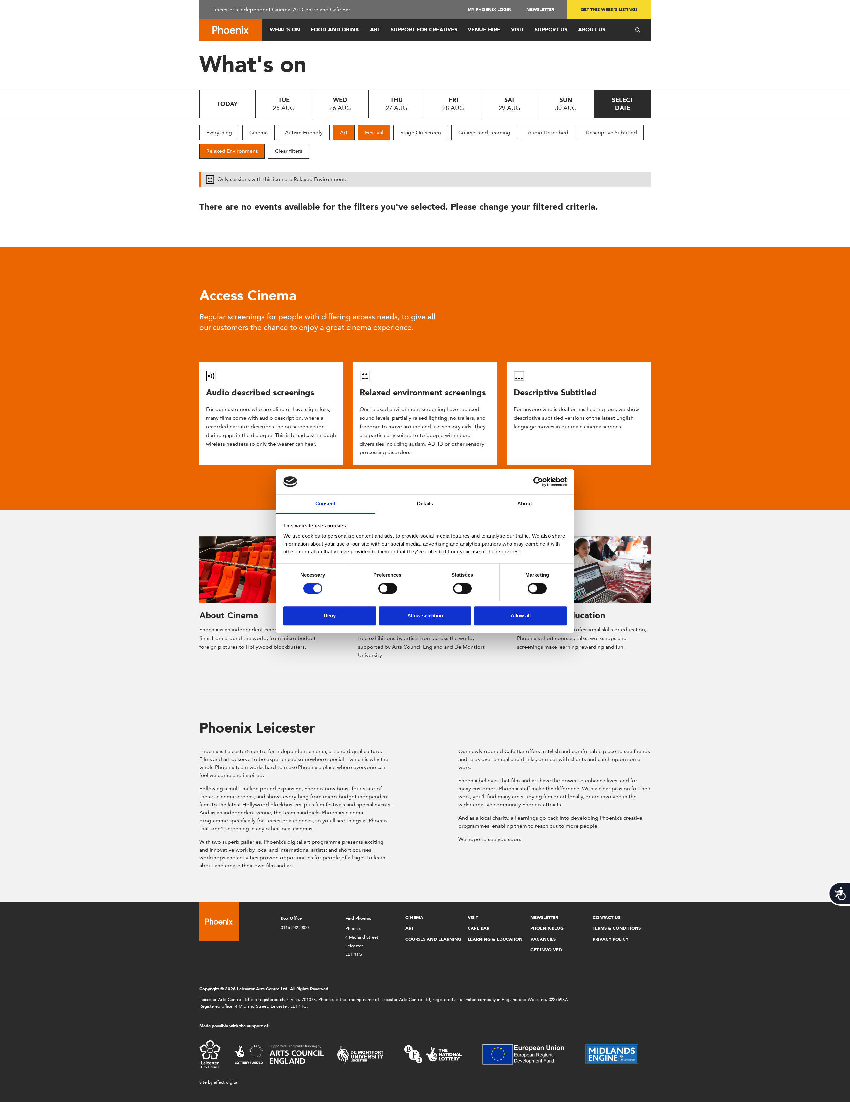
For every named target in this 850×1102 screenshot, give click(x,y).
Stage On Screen (420, 132)
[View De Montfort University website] (360, 1053)
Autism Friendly (304, 132)
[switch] (387, 588)
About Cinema (228, 615)
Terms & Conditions (617, 928)
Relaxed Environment (232, 151)
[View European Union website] (527, 1053)
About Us (591, 29)
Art (375, 29)
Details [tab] (425, 504)
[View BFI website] (433, 1053)
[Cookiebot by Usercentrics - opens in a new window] (538, 482)
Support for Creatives (424, 29)
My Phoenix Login (490, 9)
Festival (374, 132)
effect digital (226, 1082)
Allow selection (425, 615)
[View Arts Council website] (279, 1053)
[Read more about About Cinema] (266, 569)
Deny (330, 615)
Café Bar (478, 928)
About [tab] (524, 504)
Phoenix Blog (547, 928)
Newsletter (540, 9)
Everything (219, 132)
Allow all (521, 615)
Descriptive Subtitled (611, 132)
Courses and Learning (484, 132)
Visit (517, 29)
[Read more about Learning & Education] (584, 569)
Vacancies (543, 939)
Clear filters (288, 151)
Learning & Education (495, 939)
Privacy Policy (610, 939)
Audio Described (548, 132)
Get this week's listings (609, 9)
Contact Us (606, 917)
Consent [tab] (325, 504)
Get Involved (546, 949)
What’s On (285, 29)
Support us (551, 29)
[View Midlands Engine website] (611, 1053)
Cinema (258, 132)
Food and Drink (335, 29)
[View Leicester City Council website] (210, 1053)
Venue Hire (484, 29)
